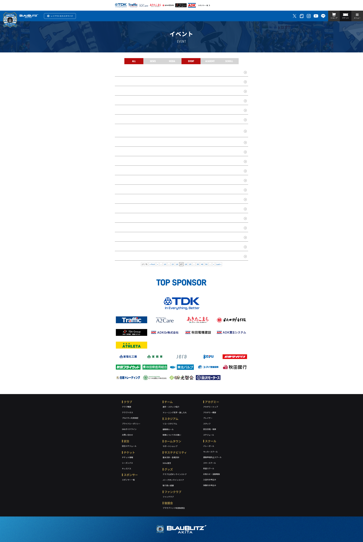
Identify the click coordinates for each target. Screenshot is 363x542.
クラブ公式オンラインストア (175, 474)
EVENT (191, 61)
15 (173, 264)
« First (152, 264)
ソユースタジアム (170, 423)
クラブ (128, 402)
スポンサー (131, 475)
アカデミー (212, 402)
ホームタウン (172, 441)
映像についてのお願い (172, 434)
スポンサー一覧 (203, 5)
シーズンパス (127, 463)
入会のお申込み (209, 479)
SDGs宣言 (167, 463)
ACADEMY (210, 61)
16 (177, 264)
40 (202, 264)
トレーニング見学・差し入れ (175, 412)
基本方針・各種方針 (171, 457)
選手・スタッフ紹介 (171, 406)
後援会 (168, 503)
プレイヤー (207, 418)
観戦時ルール (168, 429)
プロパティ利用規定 (130, 418)
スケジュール (208, 434)
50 (206, 264)
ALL (134, 61)
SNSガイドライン (129, 429)
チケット (129, 452)
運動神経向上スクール (212, 457)
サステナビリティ (175, 452)
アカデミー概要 (209, 412)
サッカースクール (210, 451)
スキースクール (209, 463)
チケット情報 (127, 457)
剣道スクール (208, 468)
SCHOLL (229, 61)
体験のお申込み (209, 485)
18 (186, 264)
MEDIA (172, 61)
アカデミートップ (210, 406)
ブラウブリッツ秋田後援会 (174, 508)
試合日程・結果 (209, 429)
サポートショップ (170, 446)
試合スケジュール (129, 446)
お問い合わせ (127, 434)
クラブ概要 (126, 406)
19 (190, 264)
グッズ (168, 469)
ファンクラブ (172, 492)
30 (198, 264)
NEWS (153, 61)
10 (165, 264)
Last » (218, 264)
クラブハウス (127, 412)
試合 (126, 441)
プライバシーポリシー (131, 423)
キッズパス (126, 468)
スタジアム (171, 419)
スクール (210, 441)
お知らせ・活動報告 (211, 474)
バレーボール (208, 446)
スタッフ (207, 423)
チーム (168, 402)
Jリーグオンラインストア (173, 480)
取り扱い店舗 (168, 485)
